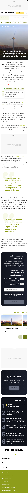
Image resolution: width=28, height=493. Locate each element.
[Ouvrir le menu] (2, 13)
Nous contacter (5, 481)
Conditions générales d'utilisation (8, 487)
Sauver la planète (4, 17)
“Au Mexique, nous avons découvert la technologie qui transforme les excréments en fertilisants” (11, 330)
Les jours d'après (8, 22)
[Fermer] (22, 92)
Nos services (6, 459)
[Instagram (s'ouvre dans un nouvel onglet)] (9, 454)
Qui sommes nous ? (6, 484)
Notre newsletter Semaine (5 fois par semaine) (11, 279)
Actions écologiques (15, 17)
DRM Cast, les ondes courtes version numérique (16, 406)
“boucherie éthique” (19, 156)
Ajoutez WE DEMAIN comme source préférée (15, 88)
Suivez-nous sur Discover (15, 84)
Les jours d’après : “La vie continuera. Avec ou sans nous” (15, 434)
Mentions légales (5, 472)
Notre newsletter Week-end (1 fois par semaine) (11, 283)
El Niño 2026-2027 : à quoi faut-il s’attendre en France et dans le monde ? (16, 427)
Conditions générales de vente (8, 475)
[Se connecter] (26, 13)
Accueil (3, 26)
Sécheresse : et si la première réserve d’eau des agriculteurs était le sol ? (15, 441)
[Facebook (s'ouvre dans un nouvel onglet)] (15, 454)
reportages (22, 125)
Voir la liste (8, 297)
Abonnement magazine (6, 478)
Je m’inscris (14, 387)
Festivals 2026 (17, 22)
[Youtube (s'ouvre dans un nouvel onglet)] (18, 454)
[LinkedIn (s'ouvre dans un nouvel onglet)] (12, 454)
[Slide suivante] (25, 337)
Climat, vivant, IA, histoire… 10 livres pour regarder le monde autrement (15, 413)
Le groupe (5, 467)
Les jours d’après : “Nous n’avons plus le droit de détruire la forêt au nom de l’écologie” (15, 420)
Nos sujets (5, 463)
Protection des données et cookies (9, 490)
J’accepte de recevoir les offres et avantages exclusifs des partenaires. (14, 295)
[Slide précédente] (20, 337)
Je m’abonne (20, 12)
